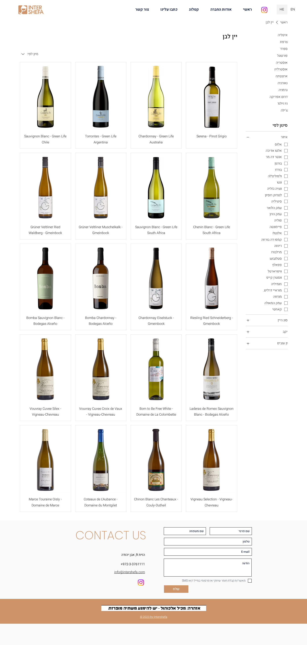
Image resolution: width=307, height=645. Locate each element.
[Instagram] (264, 10)
